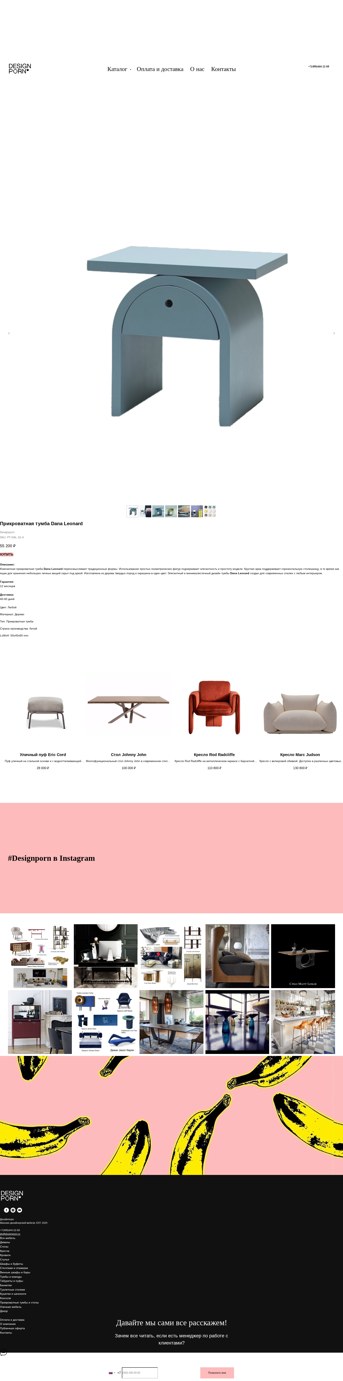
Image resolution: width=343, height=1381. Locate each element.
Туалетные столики (12, 1289)
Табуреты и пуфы (11, 1280)
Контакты (223, 69)
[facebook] (6, 1211)
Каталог (118, 69)
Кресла (4, 1250)
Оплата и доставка (160, 69)
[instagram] (13, 1211)
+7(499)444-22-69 (10, 1230)
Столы (4, 1246)
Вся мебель (7, 1238)
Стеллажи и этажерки (14, 1268)
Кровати (5, 1255)
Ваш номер (154, 1364)
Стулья (4, 1259)
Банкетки (6, 1285)
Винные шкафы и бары (15, 1272)
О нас (197, 69)
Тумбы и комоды (11, 1276)
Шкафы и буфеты (11, 1263)
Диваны (5, 1242)
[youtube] (19, 1211)
